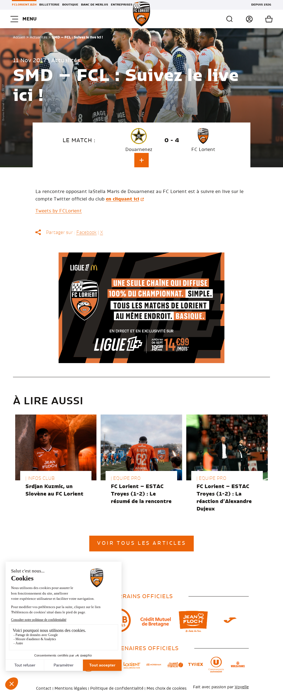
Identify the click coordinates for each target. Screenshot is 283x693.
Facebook (86, 232)
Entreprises (121, 4)
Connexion (243, 19)
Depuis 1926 (261, 4)
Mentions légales (70, 689)
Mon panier (262, 19)
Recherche (229, 19)
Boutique (70, 4)
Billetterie (49, 4)
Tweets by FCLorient (58, 211)
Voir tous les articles (141, 543)
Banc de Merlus (94, 4)
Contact (43, 689)
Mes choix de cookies (166, 689)
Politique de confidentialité (116, 689)
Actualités (38, 37)
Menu (29, 19)
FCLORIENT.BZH (24, 4)
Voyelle (242, 687)
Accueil (19, 37)
